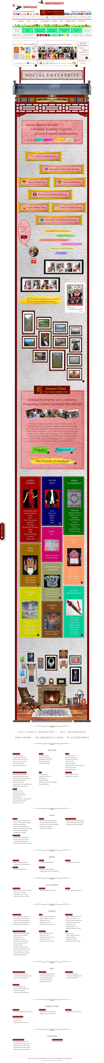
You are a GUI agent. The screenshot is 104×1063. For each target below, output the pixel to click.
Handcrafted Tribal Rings (44, 784)
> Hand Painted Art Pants (44, 935)
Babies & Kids (52, 1006)
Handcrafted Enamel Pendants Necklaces (21, 776)
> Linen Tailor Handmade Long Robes (20, 973)
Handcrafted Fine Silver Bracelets (45, 759)
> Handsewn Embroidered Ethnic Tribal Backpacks (49, 824)
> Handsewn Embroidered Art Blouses (20, 935)
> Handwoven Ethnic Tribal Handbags (20, 830)
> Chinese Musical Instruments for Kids (21, 1022)
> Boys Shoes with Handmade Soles (20, 869)
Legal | (33, 1058)
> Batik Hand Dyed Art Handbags (19, 832)
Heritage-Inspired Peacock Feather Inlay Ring (48, 782)
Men (52, 968)
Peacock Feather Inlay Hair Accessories (20, 759)
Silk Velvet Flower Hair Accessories (20, 761)
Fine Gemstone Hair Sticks (18, 755)
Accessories (52, 885)
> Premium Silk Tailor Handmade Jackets (47, 973)
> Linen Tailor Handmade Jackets (45, 977)
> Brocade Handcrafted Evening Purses (20, 841)
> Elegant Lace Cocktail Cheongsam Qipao (21, 922)
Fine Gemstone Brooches (18, 791)
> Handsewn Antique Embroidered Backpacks (48, 820)
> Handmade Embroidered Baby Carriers (73, 1011)
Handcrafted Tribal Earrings (70, 769)
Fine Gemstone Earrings (70, 755)
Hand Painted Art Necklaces (18, 782)
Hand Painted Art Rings (43, 780)
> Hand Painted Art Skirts (70, 937)
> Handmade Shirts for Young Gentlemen (47, 1013)
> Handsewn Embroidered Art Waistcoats (21, 950)
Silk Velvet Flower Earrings (70, 767)
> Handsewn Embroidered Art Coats (72, 918)
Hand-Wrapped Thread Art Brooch (19, 800)
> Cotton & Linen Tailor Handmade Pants (21, 988)
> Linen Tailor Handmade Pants (19, 986)
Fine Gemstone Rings (43, 774)
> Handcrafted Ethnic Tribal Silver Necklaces (21, 1047)
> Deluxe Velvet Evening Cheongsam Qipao (21, 920)
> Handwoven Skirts (69, 933)
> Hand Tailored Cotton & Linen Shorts (46, 941)
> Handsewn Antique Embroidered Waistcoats (22, 948)
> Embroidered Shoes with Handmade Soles (21, 864)
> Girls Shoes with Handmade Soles (72, 862)
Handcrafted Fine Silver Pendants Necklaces (21, 778)
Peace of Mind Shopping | (41, 1058)
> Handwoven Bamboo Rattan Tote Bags (21, 826)
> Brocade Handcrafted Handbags (19, 824)
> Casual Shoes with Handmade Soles (46, 862)
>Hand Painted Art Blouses (18, 937)
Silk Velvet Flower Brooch (18, 802)
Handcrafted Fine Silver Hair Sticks (20, 757)
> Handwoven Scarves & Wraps (19, 892)
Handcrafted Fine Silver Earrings (71, 759)
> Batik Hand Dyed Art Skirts (71, 939)
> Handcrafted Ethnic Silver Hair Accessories (21, 1043)
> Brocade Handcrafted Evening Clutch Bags (74, 824)
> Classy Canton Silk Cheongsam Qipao (20, 916)
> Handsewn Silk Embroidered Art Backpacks (48, 822)
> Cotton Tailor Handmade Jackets (45, 979)
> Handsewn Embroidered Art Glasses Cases (47, 890)
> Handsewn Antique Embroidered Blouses (21, 933)
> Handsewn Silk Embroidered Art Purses (21, 839)
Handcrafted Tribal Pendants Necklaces (20, 786)
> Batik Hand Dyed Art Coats (71, 926)
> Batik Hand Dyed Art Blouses (19, 939)
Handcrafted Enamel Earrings (71, 757)
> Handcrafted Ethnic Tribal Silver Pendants (21, 1045)
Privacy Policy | (52, 1058)
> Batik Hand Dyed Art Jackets (45, 981)
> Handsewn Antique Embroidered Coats (73, 916)
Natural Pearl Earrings (69, 761)
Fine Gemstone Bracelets (44, 755)
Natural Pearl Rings (43, 778)
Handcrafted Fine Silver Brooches (19, 795)
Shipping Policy (69, 1058)
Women (52, 911)
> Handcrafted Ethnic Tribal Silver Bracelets (21, 1049)
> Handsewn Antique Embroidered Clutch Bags (74, 820)
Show (2, 531)
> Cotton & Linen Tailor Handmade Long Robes (22, 975)
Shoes (52, 857)
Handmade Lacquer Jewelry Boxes (72, 774)
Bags (52, 815)
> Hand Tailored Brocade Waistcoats (20, 954)
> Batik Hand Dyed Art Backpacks (45, 826)
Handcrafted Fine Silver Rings (45, 776)
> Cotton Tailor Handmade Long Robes (20, 977)
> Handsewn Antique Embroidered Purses (21, 837)
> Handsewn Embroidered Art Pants (46, 933)
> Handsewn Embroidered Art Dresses (46, 918)
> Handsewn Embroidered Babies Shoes (47, 869)
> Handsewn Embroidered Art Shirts (20, 943)
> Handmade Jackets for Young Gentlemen (47, 1011)
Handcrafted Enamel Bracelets (45, 757)
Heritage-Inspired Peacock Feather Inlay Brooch (22, 798)
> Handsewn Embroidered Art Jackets (72, 922)
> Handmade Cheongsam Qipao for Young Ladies (22, 1011)
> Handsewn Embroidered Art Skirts (72, 935)
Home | (29, 1058)
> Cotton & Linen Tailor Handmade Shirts (73, 975)
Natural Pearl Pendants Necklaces (19, 780)
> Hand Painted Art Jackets (70, 924)
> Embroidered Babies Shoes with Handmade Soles (49, 871)
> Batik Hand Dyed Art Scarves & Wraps (21, 896)
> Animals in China (16, 1020)
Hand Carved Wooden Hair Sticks (19, 765)
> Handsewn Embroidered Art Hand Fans (73, 890)
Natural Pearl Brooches (17, 796)
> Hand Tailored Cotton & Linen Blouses (21, 941)
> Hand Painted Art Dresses (44, 920)
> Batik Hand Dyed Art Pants (44, 939)
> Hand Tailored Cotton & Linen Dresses (47, 924)
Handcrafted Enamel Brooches (19, 793)
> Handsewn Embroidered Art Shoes (20, 862)
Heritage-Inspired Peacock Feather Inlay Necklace (22, 784)
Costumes (52, 1036)
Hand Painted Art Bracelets (44, 761)
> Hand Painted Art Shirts (18, 945)
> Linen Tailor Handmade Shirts (71, 973)
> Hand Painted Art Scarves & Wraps (20, 894)
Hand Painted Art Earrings (70, 763)
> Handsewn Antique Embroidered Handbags (21, 820)
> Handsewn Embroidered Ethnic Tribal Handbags (22, 828)
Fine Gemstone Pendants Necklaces (20, 774)
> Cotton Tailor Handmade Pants (19, 990)
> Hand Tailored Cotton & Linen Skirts (72, 941)
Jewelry (52, 750)
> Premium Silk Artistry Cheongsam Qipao (21, 918)
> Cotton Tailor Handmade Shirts (71, 977)
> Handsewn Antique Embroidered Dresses (47, 916)
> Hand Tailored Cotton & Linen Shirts (20, 947)
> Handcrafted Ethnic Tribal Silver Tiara (20, 1041)
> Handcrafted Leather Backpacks (45, 828)
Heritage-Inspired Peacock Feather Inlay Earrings (74, 765)
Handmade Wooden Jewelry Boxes (72, 776)
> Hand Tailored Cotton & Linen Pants (46, 937)
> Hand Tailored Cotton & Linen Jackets (73, 928)
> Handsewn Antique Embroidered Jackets (73, 920)
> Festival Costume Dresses (57, 1041)
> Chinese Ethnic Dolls (17, 1018)
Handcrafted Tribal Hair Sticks (19, 763)
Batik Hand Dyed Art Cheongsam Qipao (20, 924)
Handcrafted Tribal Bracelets (44, 763)
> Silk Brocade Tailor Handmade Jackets (47, 975)
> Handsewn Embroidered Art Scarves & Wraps (22, 890)
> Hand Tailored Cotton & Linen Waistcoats (21, 952)
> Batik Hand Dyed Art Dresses (45, 922)
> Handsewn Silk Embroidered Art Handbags (21, 822)
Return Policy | (61, 1058)
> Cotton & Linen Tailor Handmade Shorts (21, 992)
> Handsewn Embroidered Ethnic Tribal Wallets (22, 843)
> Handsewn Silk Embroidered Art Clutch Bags (74, 822)
